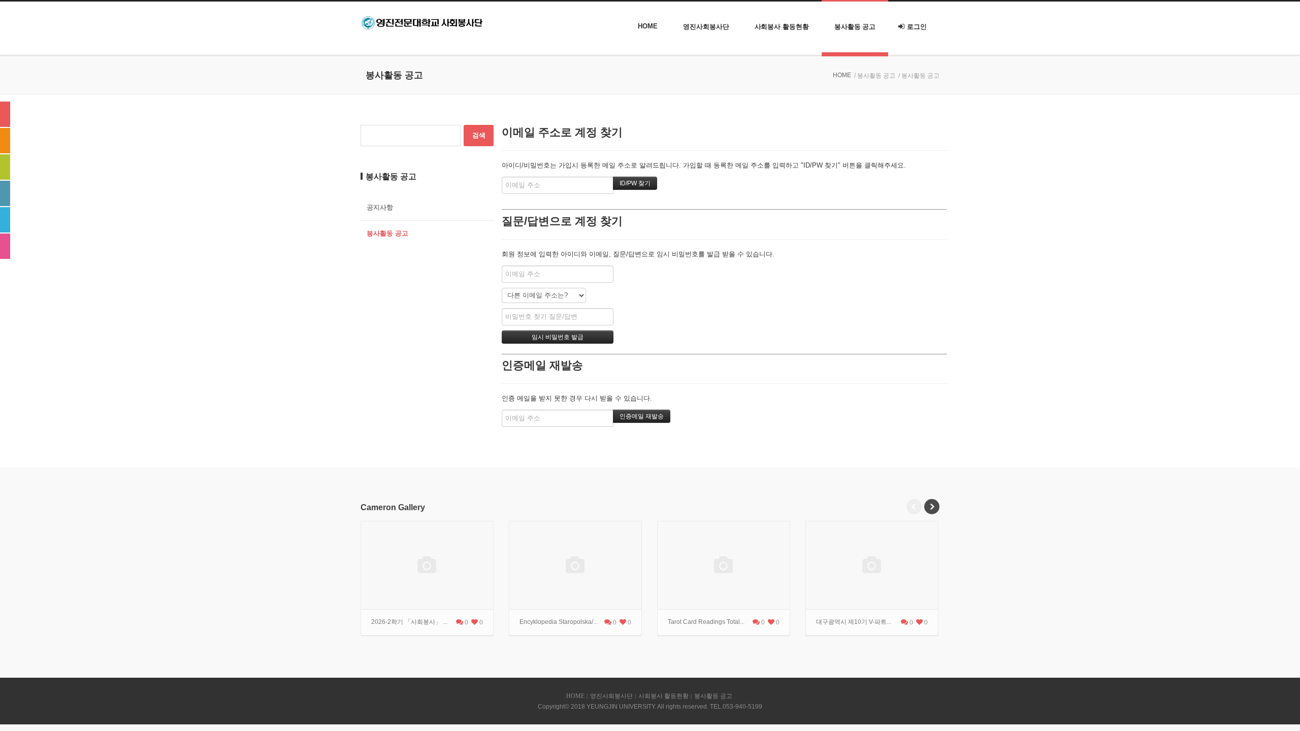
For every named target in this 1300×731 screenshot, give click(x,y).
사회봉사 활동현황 (782, 26)
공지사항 (380, 207)
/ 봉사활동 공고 (874, 75)
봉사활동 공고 (854, 26)
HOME (648, 26)
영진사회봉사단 (706, 26)
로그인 (917, 26)
